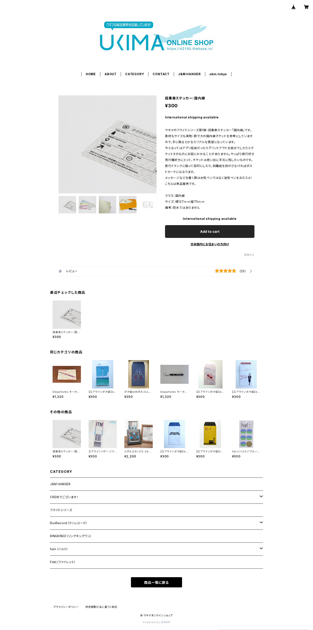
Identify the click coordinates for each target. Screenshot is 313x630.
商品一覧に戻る (156, 582)
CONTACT (161, 74)
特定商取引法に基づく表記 (101, 606)
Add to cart (210, 231)
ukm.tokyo (218, 74)
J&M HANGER (189, 74)
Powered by (152, 622)
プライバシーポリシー (66, 606)
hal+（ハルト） (59, 549)
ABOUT (110, 74)
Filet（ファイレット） (63, 562)
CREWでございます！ (64, 497)
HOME (91, 74)
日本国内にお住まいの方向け (210, 244)
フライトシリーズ (61, 510)
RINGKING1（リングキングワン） (71, 536)
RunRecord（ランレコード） (69, 523)
